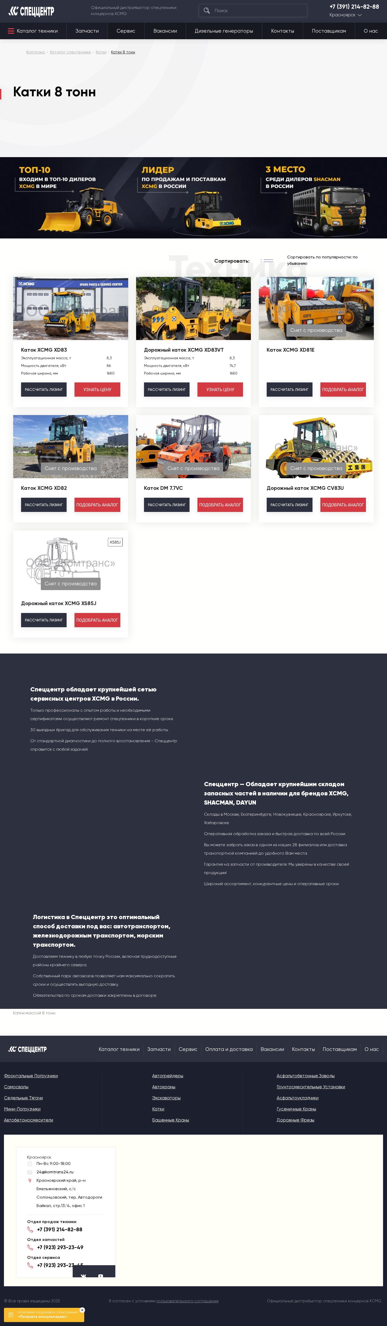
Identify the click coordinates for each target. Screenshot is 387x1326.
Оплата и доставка (229, 1049)
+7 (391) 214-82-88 (354, 7)
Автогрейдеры (167, 1075)
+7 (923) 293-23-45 (60, 1265)
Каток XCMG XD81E (290, 350)
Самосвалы (16, 1086)
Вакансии (165, 31)
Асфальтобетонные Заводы (306, 1075)
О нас (371, 31)
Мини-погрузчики (22, 1108)
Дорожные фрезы (295, 1120)
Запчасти (87, 31)
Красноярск (342, 15)
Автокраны (163, 1086)
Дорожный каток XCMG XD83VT (184, 350)
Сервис (126, 31)
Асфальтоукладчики (298, 1097)
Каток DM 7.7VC (163, 488)
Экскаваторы (166, 1097)
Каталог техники (37, 31)
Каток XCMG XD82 (44, 488)
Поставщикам (329, 31)
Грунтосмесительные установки (311, 1086)
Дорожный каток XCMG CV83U (305, 488)
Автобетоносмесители (28, 1120)
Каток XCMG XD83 (44, 350)
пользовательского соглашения (187, 1301)
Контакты (282, 31)
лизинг (44, 389)
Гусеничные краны (296, 1108)
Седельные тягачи (23, 1097)
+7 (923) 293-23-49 (60, 1247)
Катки (158, 1108)
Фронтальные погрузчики (31, 1075)
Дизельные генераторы (224, 31)
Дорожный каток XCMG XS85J (58, 603)
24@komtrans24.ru (55, 1171)
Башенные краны (170, 1120)
